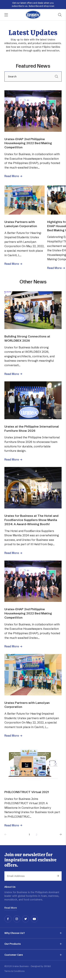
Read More (11, 176)
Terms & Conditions (14, 971)
